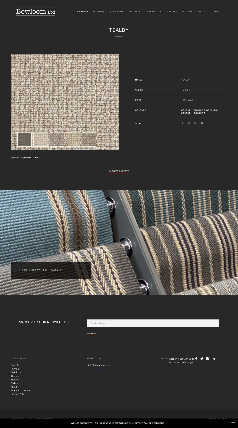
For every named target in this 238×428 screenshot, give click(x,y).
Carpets (82, 11)
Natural (119, 36)
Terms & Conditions (21, 390)
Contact (216, 11)
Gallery (187, 11)
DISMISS (231, 422)
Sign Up (91, 333)
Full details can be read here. (146, 423)
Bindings (134, 11)
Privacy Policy (18, 394)
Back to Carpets (119, 171)
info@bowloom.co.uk (99, 365)
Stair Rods (116, 11)
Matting (171, 11)
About (201, 11)
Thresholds (153, 11)
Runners (98, 11)
